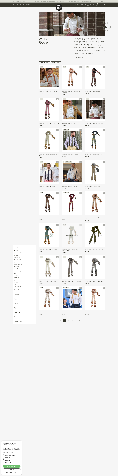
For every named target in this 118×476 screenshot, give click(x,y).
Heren (14, 5)
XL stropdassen (17, 289)
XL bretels (16, 288)
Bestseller (44, 62)
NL (101, 1)
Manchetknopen (18, 270)
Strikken (16, 255)
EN (102, 1)
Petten (15, 273)
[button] (104, 5)
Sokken (16, 282)
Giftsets (16, 268)
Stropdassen (17, 254)
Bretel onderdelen (18, 259)
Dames (19, 5)
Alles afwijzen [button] (11, 469)
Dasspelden (17, 266)
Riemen (16, 279)
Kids (23, 5)
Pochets (16, 275)
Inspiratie (76, 5)
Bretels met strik (18, 252)
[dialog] (11, 458)
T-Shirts (15, 284)
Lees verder (11, 452)
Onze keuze (56, 62)
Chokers (16, 263)
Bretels (16, 250)
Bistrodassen (17, 257)
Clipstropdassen (18, 264)
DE (104, 1)
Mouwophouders (18, 272)
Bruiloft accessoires (18, 261)
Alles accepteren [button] (11, 466)
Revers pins (16, 277)
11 (79, 320)
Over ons (83, 5)
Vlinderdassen (17, 286)
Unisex (28, 5)
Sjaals (15, 281)
